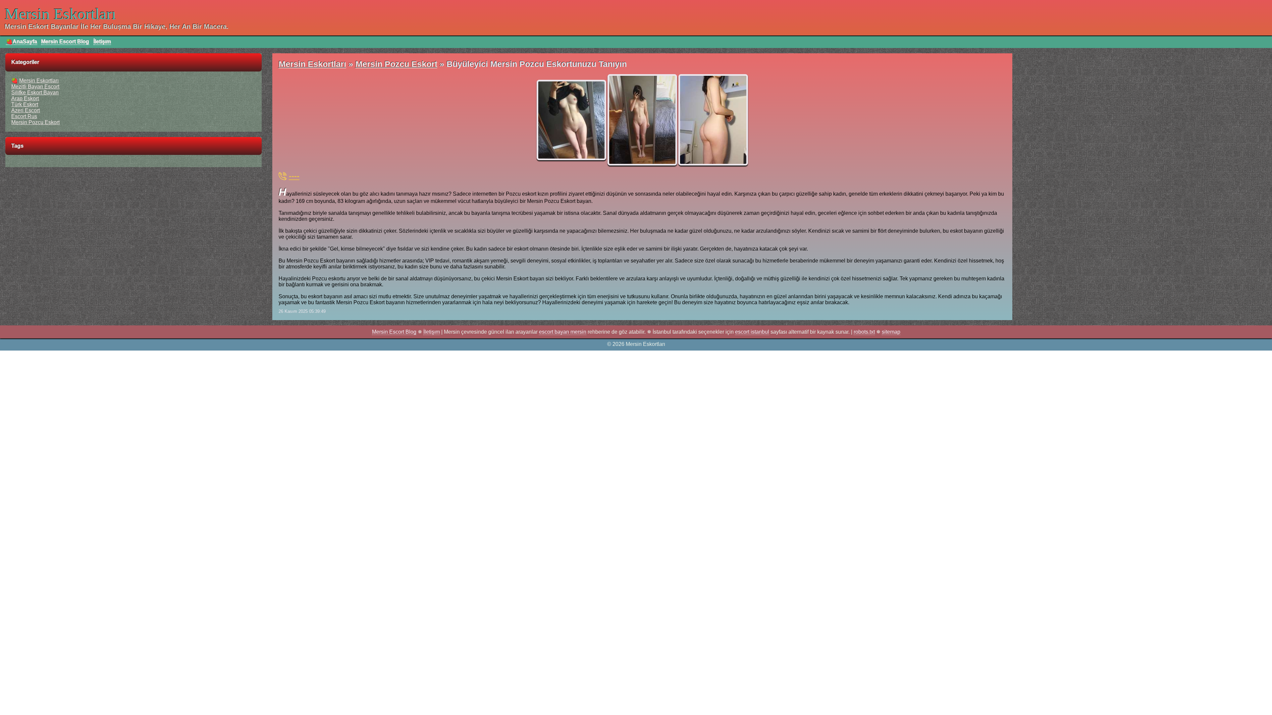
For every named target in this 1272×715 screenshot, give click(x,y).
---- (294, 175)
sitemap (891, 332)
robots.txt (864, 332)
